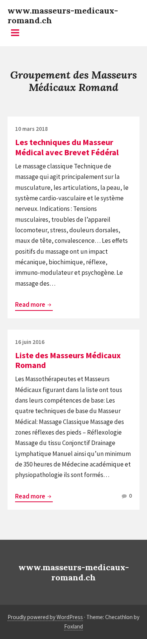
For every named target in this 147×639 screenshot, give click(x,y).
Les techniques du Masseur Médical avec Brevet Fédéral (67, 147)
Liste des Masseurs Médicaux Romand (68, 360)
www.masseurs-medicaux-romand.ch (63, 15)
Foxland (73, 626)
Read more (34, 305)
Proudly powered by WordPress (45, 617)
